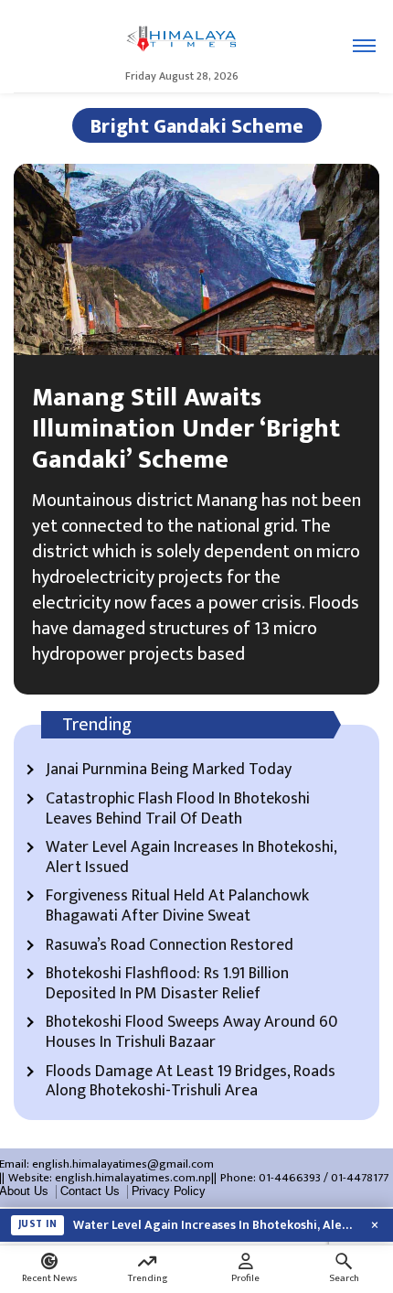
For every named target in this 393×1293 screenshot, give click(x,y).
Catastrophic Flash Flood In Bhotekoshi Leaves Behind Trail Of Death (178, 809)
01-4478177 (359, 1178)
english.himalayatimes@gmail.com (123, 1164)
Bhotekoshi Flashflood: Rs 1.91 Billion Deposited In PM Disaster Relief (167, 984)
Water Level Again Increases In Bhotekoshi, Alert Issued (191, 858)
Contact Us (90, 1191)
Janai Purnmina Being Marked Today (169, 770)
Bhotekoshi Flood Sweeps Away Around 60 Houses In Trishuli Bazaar (191, 1032)
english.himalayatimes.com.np (133, 1178)
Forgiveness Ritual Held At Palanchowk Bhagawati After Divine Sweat (177, 906)
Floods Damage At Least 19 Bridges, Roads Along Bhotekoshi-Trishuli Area (190, 1082)
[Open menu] (364, 45)
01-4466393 (290, 1178)
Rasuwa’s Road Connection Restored (169, 946)
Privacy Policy (169, 1191)
